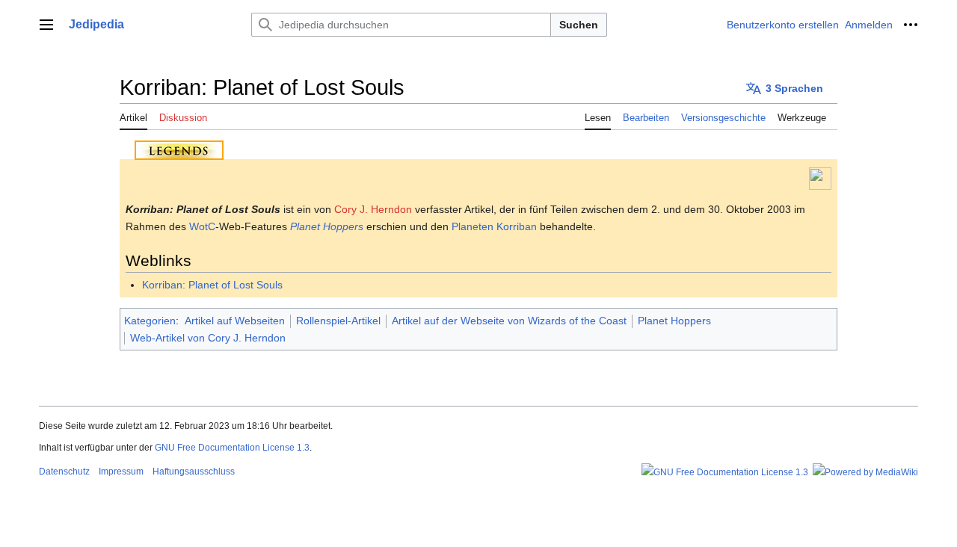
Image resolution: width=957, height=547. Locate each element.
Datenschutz (64, 471)
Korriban (516, 226)
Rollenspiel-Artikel (338, 321)
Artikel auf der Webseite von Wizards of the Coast (509, 321)
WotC (202, 226)
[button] (46, 25)
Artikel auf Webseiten (235, 321)
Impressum (121, 471)
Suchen (578, 25)
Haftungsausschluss (194, 471)
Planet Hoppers (326, 226)
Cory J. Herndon (373, 209)
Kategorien (150, 321)
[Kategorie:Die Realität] (820, 178)
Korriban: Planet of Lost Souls (212, 285)
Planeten (472, 226)
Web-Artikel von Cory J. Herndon (208, 338)
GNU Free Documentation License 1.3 (232, 447)
